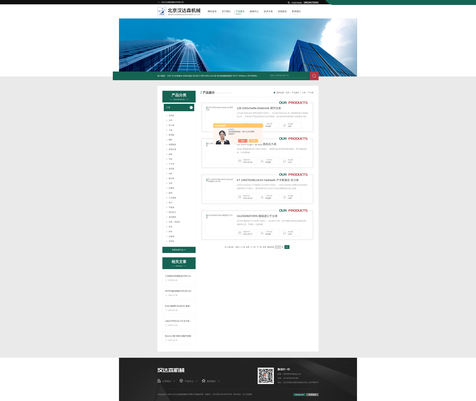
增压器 (171, 169)
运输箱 (171, 236)
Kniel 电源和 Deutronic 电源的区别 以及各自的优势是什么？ (191, 306)
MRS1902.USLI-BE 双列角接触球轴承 (216, 76)
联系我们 (211, 381)
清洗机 (171, 115)
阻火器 (171, 125)
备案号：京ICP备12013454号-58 (218, 394)
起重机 (171, 188)
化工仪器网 (247, 394)
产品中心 (189, 381)
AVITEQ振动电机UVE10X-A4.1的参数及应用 (185, 291)
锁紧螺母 (172, 144)
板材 (170, 193)
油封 (170, 173)
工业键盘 (172, 198)
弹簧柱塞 (172, 149)
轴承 (170, 154)
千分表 (171, 164)
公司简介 (166, 381)
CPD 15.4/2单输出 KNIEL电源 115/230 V (183, 76)
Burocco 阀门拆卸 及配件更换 (178, 336)
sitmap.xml (299, 395)
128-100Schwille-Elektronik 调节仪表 (259, 108)
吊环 (170, 120)
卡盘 (170, 130)
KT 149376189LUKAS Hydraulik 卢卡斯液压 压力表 (268, 180)
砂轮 (170, 231)
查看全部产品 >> (179, 250)
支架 (170, 183)
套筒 (170, 227)
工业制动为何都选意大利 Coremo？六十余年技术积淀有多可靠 (192, 276)
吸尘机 (171, 178)
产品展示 (295, 92)
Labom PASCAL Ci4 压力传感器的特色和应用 (185, 321)
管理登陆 (312, 395)
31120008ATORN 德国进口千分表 (257, 216)
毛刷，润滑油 (174, 222)
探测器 (171, 135)
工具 (168, 107)
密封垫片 (172, 212)
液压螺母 (172, 217)
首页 (287, 92)
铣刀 (170, 202)
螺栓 (170, 140)
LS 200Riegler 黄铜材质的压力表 (256, 144)
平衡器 (171, 207)
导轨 (170, 159)
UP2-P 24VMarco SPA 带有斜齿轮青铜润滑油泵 (252, 76)
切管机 (171, 241)
